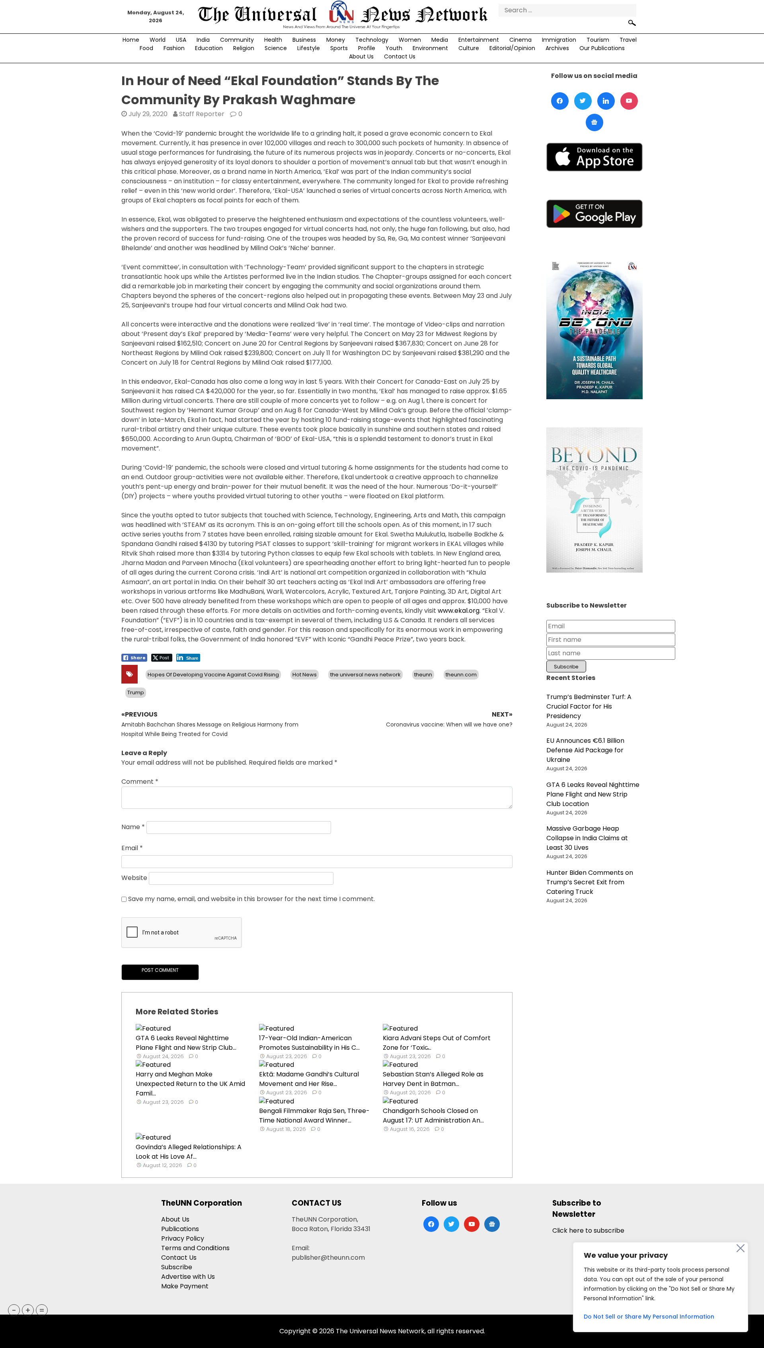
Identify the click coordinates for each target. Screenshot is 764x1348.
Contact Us (399, 56)
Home (131, 40)
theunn (423, 674)
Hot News (304, 674)
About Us (361, 56)
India (203, 40)
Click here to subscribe (588, 1230)
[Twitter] (582, 101)
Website (134, 877)
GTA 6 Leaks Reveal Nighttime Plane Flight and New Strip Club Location (592, 794)
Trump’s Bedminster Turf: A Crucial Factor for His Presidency (588, 706)
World (158, 40)
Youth (394, 48)
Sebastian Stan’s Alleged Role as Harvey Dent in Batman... (433, 1079)
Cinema (520, 40)
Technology (371, 40)
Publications (180, 1228)
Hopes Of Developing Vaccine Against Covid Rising (213, 674)
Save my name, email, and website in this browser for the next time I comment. (251, 898)
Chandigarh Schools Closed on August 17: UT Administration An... (433, 1115)
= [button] (42, 1310)
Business (304, 40)
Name (133, 826)
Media (439, 40)
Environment (430, 48)
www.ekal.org (458, 610)
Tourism (598, 40)
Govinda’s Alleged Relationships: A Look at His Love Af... (189, 1151)
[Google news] (594, 122)
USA (181, 40)
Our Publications (602, 48)
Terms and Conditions (195, 1248)
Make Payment (185, 1286)
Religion (243, 48)
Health (273, 40)
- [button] (14, 1310)
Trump (135, 692)
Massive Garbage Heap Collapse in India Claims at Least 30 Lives (587, 838)
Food (146, 48)
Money (335, 40)
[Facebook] (559, 101)
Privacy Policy (182, 1238)
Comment (139, 781)
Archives (557, 48)
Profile (366, 48)
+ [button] (28, 1310)
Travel (628, 40)
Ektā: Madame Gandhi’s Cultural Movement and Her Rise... (309, 1079)
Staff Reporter (201, 113)
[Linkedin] (606, 101)
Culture (468, 48)
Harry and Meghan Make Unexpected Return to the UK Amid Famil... (190, 1084)
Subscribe (176, 1267)
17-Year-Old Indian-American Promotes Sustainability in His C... (309, 1042)
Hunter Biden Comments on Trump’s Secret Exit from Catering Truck (589, 882)
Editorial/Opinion (512, 48)
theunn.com (461, 674)
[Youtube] (629, 101)
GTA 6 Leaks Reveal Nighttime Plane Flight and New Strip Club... (186, 1042)
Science (276, 48)
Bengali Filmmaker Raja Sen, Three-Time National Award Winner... (314, 1115)
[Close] (741, 1248)
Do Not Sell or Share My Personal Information (649, 1317)
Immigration (559, 40)
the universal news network (365, 674)
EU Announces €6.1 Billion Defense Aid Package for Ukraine (585, 750)
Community (237, 40)
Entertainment (478, 40)
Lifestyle (308, 48)
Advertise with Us (188, 1276)
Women (410, 40)
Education (209, 48)
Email (132, 848)
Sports (339, 48)
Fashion (174, 48)
